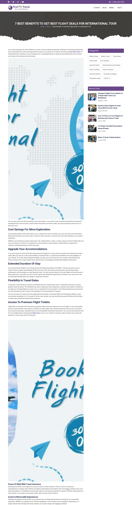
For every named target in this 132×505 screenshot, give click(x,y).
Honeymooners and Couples (111, 65)
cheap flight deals (74, 52)
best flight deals (34, 313)
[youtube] (23, 2)
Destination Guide (94, 78)
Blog (105, 7)
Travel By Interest (94, 74)
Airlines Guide (93, 56)
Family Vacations (108, 69)
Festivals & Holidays (110, 74)
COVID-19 (107, 78)
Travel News (117, 56)
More (111, 7)
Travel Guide (93, 61)
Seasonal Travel (94, 65)
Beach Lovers (105, 56)
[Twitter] (13, 2)
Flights (97, 7)
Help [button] (120, 7)
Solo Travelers (104, 61)
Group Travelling (94, 69)
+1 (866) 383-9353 (117, 2)
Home (43, 26)
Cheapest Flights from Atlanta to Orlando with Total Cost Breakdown (110, 95)
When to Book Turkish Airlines (109, 137)
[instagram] (18, 2)
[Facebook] (8, 2)
